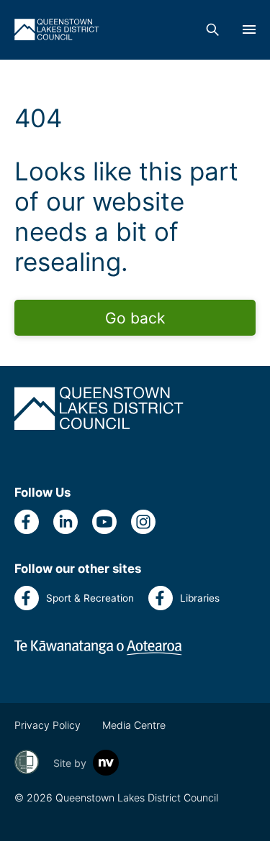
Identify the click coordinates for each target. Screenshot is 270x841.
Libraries (200, 598)
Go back (135, 318)
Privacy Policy (47, 725)
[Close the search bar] (212, 29)
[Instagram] (143, 522)
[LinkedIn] (65, 522)
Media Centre (134, 725)
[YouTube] (104, 522)
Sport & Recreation (90, 598)
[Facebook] (26, 522)
